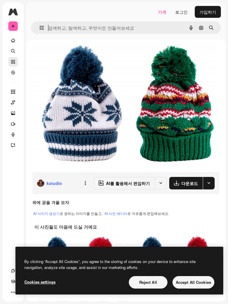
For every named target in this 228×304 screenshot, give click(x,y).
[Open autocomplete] (39, 28)
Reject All (148, 282)
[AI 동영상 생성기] (13, 124)
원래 (66, 53)
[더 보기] (13, 292)
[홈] (13, 40)
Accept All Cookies (193, 282)
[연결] (13, 271)
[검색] (13, 51)
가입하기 (208, 12)
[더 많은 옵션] (85, 183)
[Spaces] (13, 102)
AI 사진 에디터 (115, 213)
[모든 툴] (13, 91)
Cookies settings (40, 282)
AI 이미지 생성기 (46, 213)
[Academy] (13, 281)
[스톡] (13, 61)
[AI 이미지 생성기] (13, 113)
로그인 (181, 12)
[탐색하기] (13, 72)
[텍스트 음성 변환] (13, 134)
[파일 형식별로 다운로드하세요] (209, 183)
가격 (162, 12)
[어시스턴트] (13, 145)
